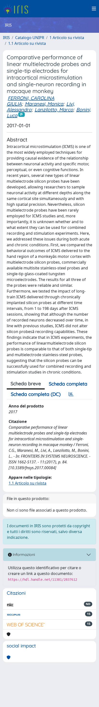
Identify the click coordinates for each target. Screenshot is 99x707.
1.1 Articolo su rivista (27, 43)
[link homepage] (17, 8)
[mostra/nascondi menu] (94, 8)
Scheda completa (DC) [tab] (36, 394)
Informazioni (23, 554)
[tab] (71, 394)
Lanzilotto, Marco (54, 110)
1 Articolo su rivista (67, 37)
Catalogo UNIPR (29, 37)
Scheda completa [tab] (68, 384)
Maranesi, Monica (44, 104)
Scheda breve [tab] (26, 383)
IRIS (6, 37)
